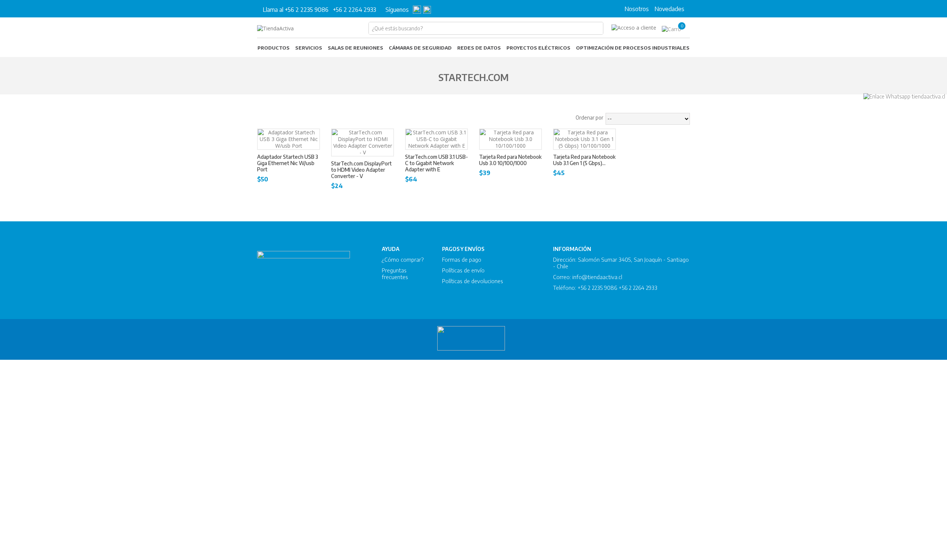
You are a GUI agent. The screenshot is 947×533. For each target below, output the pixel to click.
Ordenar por (589, 117)
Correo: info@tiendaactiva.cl (587, 277)
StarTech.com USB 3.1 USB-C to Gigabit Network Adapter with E (436, 163)
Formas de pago (461, 259)
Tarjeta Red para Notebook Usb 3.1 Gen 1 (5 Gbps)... (584, 160)
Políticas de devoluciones (472, 281)
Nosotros (636, 9)
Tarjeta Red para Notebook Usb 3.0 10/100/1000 (510, 160)
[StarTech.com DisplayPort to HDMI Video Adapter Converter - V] (362, 142)
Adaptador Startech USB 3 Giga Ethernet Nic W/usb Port (287, 163)
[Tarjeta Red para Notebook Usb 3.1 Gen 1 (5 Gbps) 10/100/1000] (584, 139)
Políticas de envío (463, 270)
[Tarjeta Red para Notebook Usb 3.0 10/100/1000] (510, 139)
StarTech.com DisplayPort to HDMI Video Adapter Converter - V (361, 169)
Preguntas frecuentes (395, 273)
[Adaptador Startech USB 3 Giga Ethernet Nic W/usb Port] (288, 139)
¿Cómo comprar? (403, 259)
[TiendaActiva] (275, 28)
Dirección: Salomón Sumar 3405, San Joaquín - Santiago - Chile (621, 262)
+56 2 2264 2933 (354, 9)
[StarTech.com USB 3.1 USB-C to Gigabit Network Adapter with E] (436, 139)
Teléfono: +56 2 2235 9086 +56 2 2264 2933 (605, 287)
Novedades (669, 9)
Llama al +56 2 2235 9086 (295, 9)
